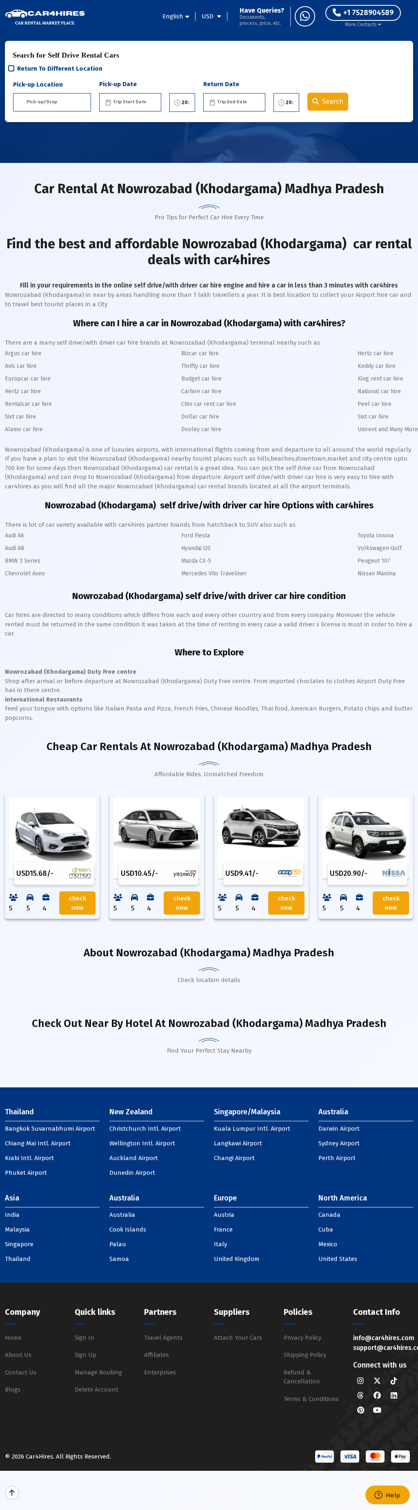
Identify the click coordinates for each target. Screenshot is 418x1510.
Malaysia (17, 1229)
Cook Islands (127, 1229)
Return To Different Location (59, 68)
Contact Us (20, 1372)
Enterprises (160, 1372)
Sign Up (85, 1355)
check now (77, 903)
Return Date (221, 84)
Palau (117, 1244)
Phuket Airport (26, 1172)
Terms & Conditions (311, 1399)
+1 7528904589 (368, 12)
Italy (220, 1244)
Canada (329, 1214)
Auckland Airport (133, 1158)
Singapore (19, 1244)
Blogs (12, 1389)
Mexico (327, 1244)
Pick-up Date (118, 84)
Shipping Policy (305, 1355)
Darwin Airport (339, 1128)
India (12, 1214)
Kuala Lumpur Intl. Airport (252, 1128)
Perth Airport (337, 1158)
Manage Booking (98, 1372)
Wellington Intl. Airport (142, 1143)
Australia (122, 1214)
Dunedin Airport (132, 1172)
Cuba (325, 1229)
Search (332, 101)
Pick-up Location (38, 84)
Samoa (119, 1259)
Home (13, 1337)
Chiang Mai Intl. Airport (38, 1143)
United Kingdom (237, 1259)
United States (337, 1259)
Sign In (84, 1337)
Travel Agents (163, 1337)
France (223, 1229)
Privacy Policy (302, 1337)
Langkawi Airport (238, 1143)
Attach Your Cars (238, 1337)
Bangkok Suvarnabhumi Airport (50, 1128)
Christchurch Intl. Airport (145, 1128)
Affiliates (156, 1355)
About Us (18, 1355)
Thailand (18, 1259)
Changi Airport (234, 1158)
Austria (224, 1214)
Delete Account (96, 1389)
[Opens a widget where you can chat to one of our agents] (387, 1496)
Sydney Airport (339, 1143)
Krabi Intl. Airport (29, 1158)
